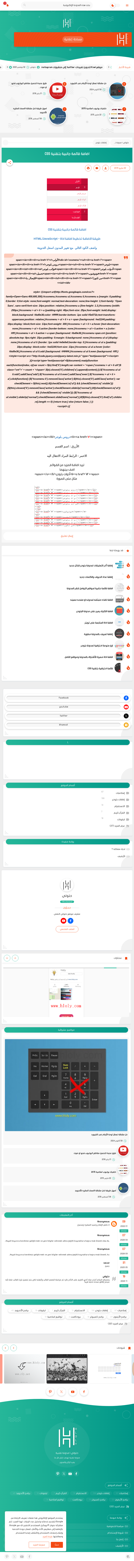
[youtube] (63, 921)
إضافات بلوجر (113, 799)
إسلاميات (113, 792)
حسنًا (57, 1545)
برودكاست (75, 1317)
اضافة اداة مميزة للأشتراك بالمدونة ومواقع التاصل (89, 657)
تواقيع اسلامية (53, 1317)
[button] (10, 162)
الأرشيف (121, 856)
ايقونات (113, 819)
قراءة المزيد (47, 1536)
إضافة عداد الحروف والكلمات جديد (96, 577)
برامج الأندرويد (20, 1310)
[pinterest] (50, 1392)
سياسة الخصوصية (115, 1526)
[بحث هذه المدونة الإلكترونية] (24, 5)
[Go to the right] (7, 958)
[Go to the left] (15, 958)
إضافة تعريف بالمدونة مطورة (98, 634)
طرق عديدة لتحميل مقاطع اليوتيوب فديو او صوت (29, 85)
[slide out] (127, 5)
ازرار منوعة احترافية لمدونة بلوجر (97, 645)
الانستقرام (113, 805)
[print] (88, 168)
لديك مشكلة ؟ (118, 849)
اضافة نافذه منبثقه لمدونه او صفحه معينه (91, 600)
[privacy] (128, 1556)
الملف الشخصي (67, 929)
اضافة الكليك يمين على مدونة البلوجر (94, 611)
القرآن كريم (113, 812)
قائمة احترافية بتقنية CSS (100, 668)
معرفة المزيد (39, 1545)
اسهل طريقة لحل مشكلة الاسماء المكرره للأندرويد (30, 110)
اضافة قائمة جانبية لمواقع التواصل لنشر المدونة (90, 588)
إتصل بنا (120, 1539)
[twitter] (61, 1392)
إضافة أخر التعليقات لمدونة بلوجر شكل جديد (91, 565)
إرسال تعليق (67, 536)
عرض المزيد (117, 826)
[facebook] (70, 921)
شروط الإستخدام (115, 1533)
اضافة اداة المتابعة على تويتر (99, 623)
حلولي (67, 895)
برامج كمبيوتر (95, 1317)
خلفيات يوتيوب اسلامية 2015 (94, 108)
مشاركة (124, 1231)
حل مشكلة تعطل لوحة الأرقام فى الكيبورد (88, 83)
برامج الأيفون (118, 1317)
